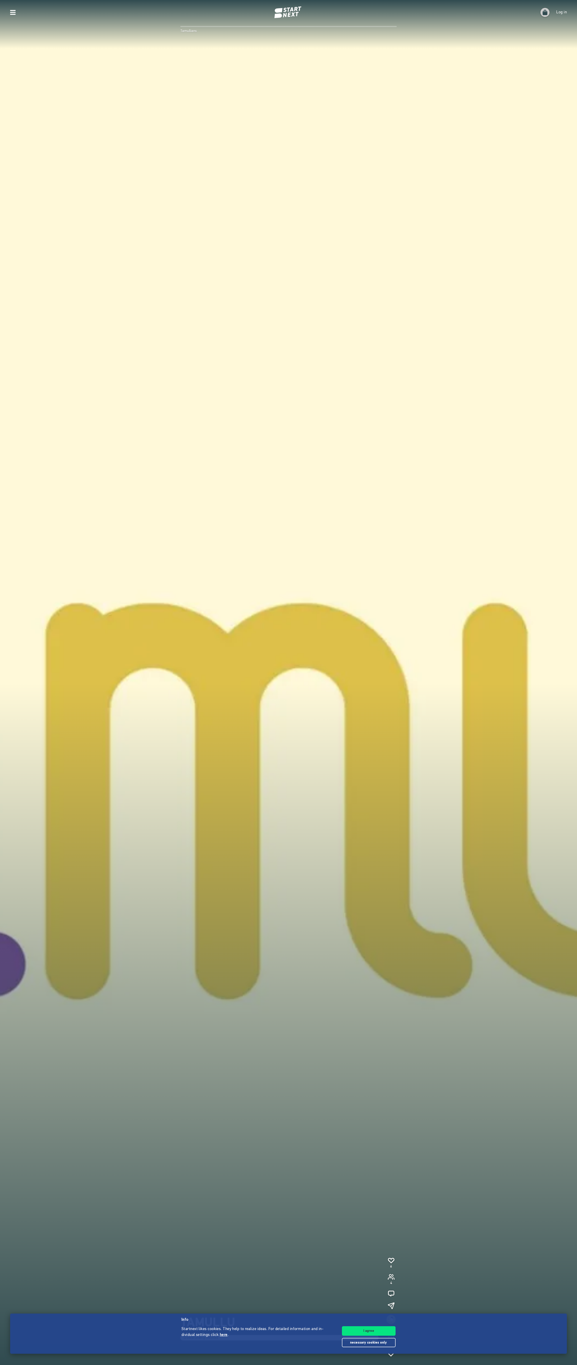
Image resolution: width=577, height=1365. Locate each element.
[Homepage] (288, 12)
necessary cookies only (369, 1342)
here (224, 1335)
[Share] (391, 1305)
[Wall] (391, 1293)
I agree (368, 1331)
